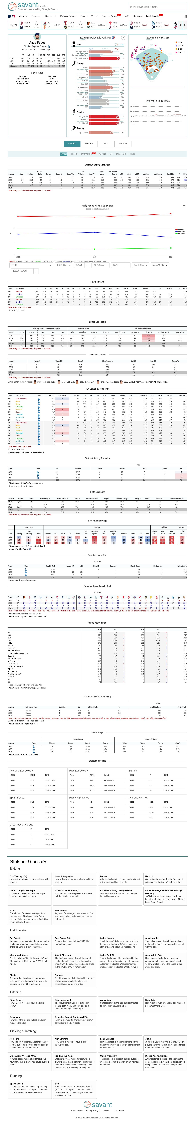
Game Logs (123, 144)
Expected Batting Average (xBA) (116, 890)
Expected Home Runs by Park (97, 586)
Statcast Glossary (28, 861)
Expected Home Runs (97, 555)
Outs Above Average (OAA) (23, 1055)
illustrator (23, 16)
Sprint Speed (16, 1083)
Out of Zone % (13, 664)
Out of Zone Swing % (15, 666)
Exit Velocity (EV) (18, 876)
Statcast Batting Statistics (97, 164)
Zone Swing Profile (51, 84)
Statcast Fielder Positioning (97, 696)
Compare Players (109, 16)
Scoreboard (50, 16)
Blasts (13, 975)
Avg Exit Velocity (14, 651)
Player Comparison (22, 81)
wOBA (10, 643)
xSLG (10, 640)
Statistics (137, 16)
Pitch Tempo (97, 732)
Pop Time (14, 1038)
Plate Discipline (97, 491)
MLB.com (120, 1110)
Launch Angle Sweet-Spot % (18, 653)
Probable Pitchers (68, 16)
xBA (9, 635)
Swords (59, 975)
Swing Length (107, 938)
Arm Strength (61, 1038)
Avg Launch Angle (14, 659)
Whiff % (10, 669)
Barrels (103, 876)
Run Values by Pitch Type (97, 388)
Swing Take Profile (51, 81)
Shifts (52, 79)
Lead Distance (107, 1038)
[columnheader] (13, 173)
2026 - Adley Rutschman (134, 382)
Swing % (11, 677)
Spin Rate (150, 999)
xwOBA (10, 646)
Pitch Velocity (16, 999)
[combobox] (157, 6)
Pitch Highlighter (23, 79)
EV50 (12, 910)
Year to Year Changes (97, 622)
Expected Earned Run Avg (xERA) (71, 1017)
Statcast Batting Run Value (97, 458)
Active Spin (105, 999)
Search (84, 16)
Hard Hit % (12, 648)
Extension (15, 1017)
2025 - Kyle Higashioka (110, 382)
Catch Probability (108, 1055)
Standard (89, 144)
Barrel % (11, 656)
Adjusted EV (61, 910)
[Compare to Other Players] (113, 37)
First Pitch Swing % (15, 674)
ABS (127, 16)
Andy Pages (37, 42)
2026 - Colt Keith (68, 382)
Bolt (57, 1083)
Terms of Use (77, 1110)
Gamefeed (36, 16)
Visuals (94, 16)
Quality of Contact (97, 354)
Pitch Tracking (97, 281)
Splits (105, 144)
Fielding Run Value (64, 1055)
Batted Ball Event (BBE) (66, 890)
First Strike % (12, 671)
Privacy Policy (92, 1110)
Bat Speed (15, 938)
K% (9, 679)
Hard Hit (149, 876)
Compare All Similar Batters (157, 382)
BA (9, 632)
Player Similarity (22, 84)
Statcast (72, 144)
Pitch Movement (63, 999)
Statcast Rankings (97, 760)
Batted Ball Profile (97, 321)
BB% (9, 682)
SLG (9, 638)
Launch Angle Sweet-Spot (23, 890)
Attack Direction (63, 955)
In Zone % (11, 661)
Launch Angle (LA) (64, 876)
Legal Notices (107, 1110)
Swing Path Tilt (107, 955)
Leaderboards (154, 16)
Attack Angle (151, 938)
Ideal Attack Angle (19, 955)
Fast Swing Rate (63, 938)
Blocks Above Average (156, 1055)
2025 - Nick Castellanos (46, 382)
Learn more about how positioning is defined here (26, 721)
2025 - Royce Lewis (88, 382)
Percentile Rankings (97, 520)
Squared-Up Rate (153, 955)
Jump (148, 1038)
